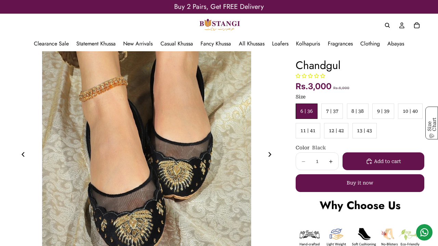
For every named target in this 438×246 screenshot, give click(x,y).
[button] (310, 76)
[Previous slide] (21, 155)
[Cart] (416, 25)
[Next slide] (271, 155)
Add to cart (387, 161)
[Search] (387, 25)
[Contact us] (424, 232)
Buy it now (360, 183)
